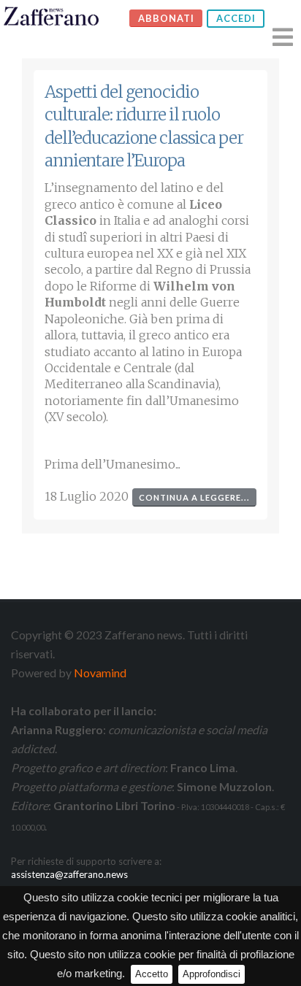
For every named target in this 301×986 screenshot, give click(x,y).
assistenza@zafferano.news (69, 874)
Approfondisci (211, 973)
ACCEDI (236, 18)
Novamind (100, 672)
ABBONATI (166, 18)
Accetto (151, 973)
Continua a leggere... (194, 497)
